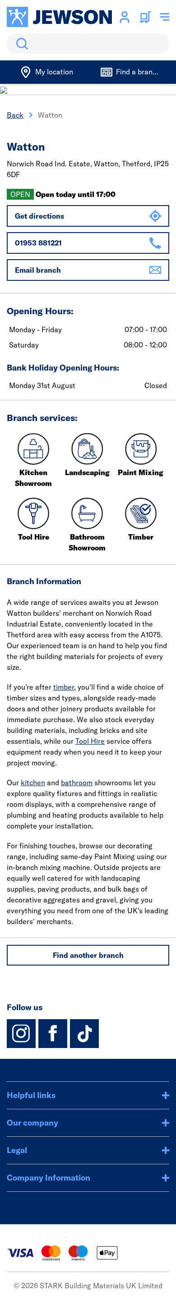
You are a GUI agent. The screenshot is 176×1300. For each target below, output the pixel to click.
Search (20, 44)
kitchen (33, 782)
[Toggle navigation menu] (164, 17)
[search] (88, 44)
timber (63, 686)
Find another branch (88, 955)
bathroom (77, 782)
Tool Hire (90, 741)
